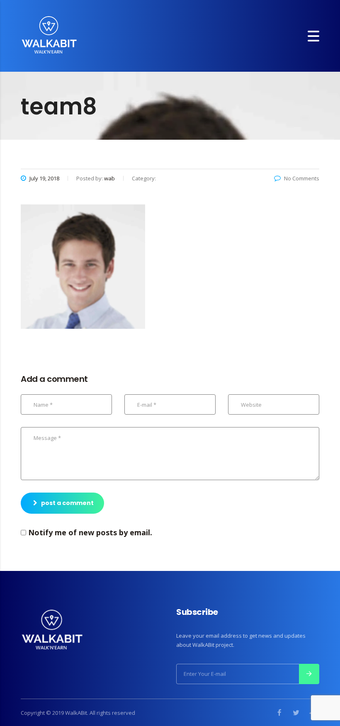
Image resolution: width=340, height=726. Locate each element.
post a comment (67, 503)
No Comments (301, 178)
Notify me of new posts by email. (90, 532)
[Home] (49, 35)
